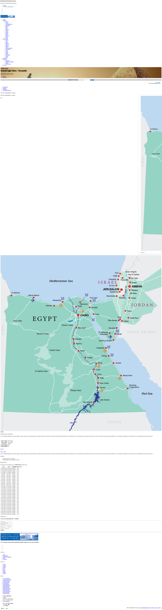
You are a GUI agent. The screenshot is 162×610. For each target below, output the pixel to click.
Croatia (4, 566)
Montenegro (8, 49)
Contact (4, 65)
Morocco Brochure (7, 588)
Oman (7, 36)
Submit (2, 530)
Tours (4, 554)
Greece (7, 21)
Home (4, 19)
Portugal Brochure (6, 585)
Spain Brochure (6, 584)
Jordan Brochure (6, 587)
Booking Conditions (10, 61)
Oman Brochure (6, 593)
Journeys (5, 20)
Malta (7, 34)
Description (5, 87)
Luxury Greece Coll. (7, 579)
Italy (6, 27)
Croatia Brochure (6, 580)
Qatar (7, 37)
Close (2, 431)
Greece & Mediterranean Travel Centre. (146, 607)
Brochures (5, 58)
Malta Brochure (6, 589)
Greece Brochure (6, 578)
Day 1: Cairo (3, 451)
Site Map (5, 559)
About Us (5, 59)
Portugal (7, 29)
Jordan (7, 32)
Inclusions (5, 89)
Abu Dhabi (8, 25)
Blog (4, 558)
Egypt (7, 23)
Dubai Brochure (6, 592)
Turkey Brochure (6, 581)
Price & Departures (7, 90)
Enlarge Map (143, 252)
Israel (7, 30)
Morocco (7, 35)
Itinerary (4, 88)
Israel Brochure (6, 586)
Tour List (5, 77)
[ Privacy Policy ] (158, 607)
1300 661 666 (10, 6)
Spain (7, 28)
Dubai (7, 26)
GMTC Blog (8, 64)
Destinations (5, 38)
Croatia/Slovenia (9, 24)
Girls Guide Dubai (6, 591)
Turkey (7, 33)
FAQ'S (7, 62)
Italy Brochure (6, 583)
